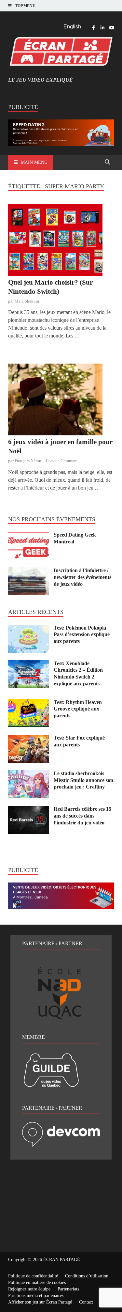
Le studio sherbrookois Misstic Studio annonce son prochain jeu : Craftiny (83, 780)
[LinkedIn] (102, 27)
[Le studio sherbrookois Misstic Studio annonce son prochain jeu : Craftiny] (28, 774)
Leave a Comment (62, 460)
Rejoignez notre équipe (29, 1289)
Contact (86, 1302)
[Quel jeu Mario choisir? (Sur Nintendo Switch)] (61, 241)
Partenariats (68, 1289)
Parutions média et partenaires (35, 1295)
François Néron (28, 460)
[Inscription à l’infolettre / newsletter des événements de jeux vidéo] (28, 571)
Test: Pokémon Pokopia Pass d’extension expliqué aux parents (82, 634)
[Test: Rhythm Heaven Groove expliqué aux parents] (28, 703)
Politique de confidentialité (33, 1275)
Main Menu (34, 162)
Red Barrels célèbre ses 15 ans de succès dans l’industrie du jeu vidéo (82, 815)
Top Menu (25, 6)
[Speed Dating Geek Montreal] (28, 535)
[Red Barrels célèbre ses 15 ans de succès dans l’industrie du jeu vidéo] (28, 809)
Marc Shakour (27, 301)
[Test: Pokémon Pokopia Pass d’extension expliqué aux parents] (28, 628)
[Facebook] (93, 27)
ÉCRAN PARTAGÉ (61, 1259)
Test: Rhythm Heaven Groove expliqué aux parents (78, 709)
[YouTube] (111, 27)
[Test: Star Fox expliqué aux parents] (28, 738)
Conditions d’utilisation (86, 1275)
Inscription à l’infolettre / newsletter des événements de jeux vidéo (82, 577)
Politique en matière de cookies (37, 1282)
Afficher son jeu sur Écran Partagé (40, 1302)
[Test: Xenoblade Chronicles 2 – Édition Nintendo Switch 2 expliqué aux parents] (28, 664)
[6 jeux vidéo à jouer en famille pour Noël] (61, 401)
